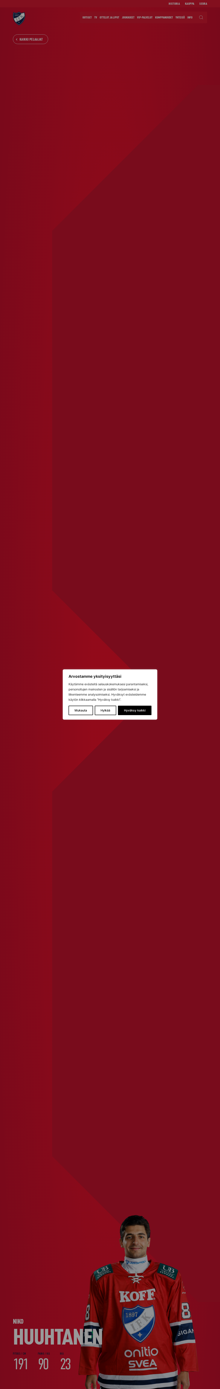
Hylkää (105, 710)
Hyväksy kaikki (134, 710)
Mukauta (81, 710)
